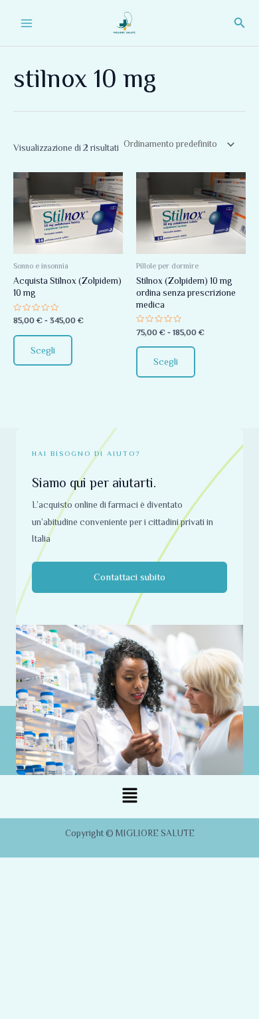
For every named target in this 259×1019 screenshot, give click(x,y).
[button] (240, 23)
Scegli (43, 350)
